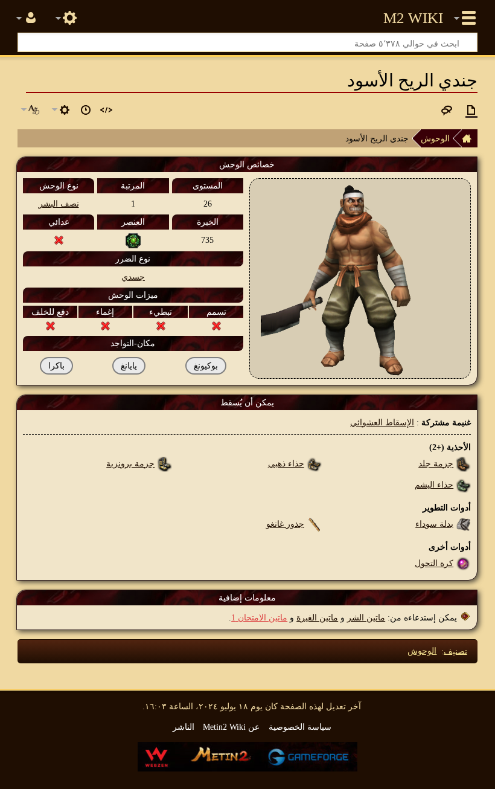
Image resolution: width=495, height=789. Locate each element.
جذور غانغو (285, 524)
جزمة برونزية (130, 463)
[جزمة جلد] (463, 463)
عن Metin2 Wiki (231, 727)
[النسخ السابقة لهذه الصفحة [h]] (86, 110)
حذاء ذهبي (286, 463)
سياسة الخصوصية (300, 727)
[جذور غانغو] (314, 524)
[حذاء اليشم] (463, 484)
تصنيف (455, 650)
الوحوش (435, 138)
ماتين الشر (366, 617)
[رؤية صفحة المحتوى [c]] (471, 110)
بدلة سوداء (434, 524)
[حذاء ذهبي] (314, 463)
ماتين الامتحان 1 (259, 617)
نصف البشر (59, 203)
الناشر (183, 727)
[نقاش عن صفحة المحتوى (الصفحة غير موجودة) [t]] (447, 110)
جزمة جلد (435, 463)
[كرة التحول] (463, 563)
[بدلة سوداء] (463, 524)
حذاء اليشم (434, 484)
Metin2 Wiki (413, 18)
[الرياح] (133, 240)
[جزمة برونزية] (164, 463)
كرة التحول (434, 563)
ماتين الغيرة (317, 617)
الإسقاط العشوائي (382, 422)
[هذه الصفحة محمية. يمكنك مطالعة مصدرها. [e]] (106, 110)
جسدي (133, 277)
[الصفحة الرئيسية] (469, 138)
